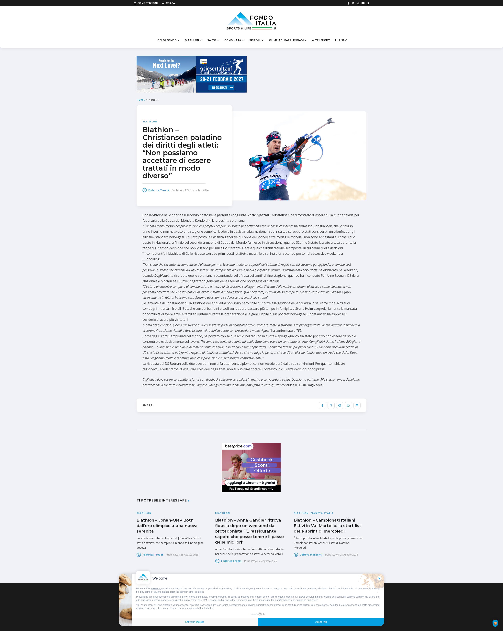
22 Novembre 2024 (197, 190)
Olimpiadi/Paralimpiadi (286, 40)
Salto (211, 40)
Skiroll (255, 40)
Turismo (341, 40)
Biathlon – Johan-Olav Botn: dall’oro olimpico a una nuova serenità (167, 526)
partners (155, 588)
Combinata (232, 40)
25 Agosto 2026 (189, 554)
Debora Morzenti (311, 554)
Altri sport (321, 40)
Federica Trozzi (158, 190)
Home (141, 99)
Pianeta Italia (322, 513)
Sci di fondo (167, 40)
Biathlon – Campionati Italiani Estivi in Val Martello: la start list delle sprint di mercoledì (327, 526)
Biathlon (192, 40)
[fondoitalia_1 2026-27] (192, 74)
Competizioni (147, 3)
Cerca (170, 3)
